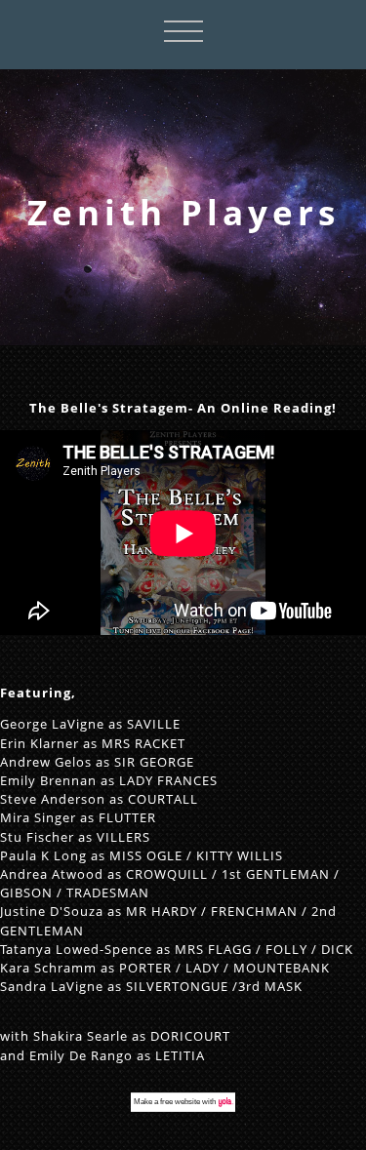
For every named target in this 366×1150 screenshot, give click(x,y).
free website (180, 1101)
